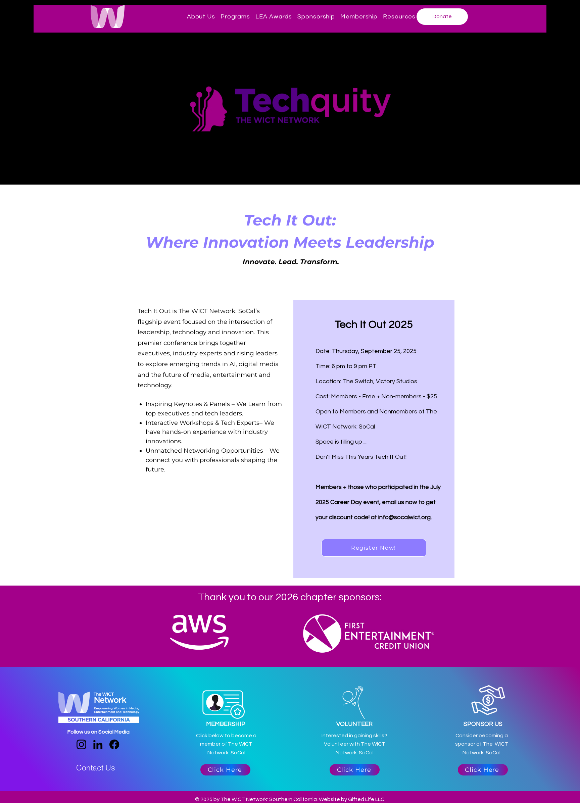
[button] (201, 16)
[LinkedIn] (97, 744)
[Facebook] (114, 744)
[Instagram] (81, 744)
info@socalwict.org (404, 517)
